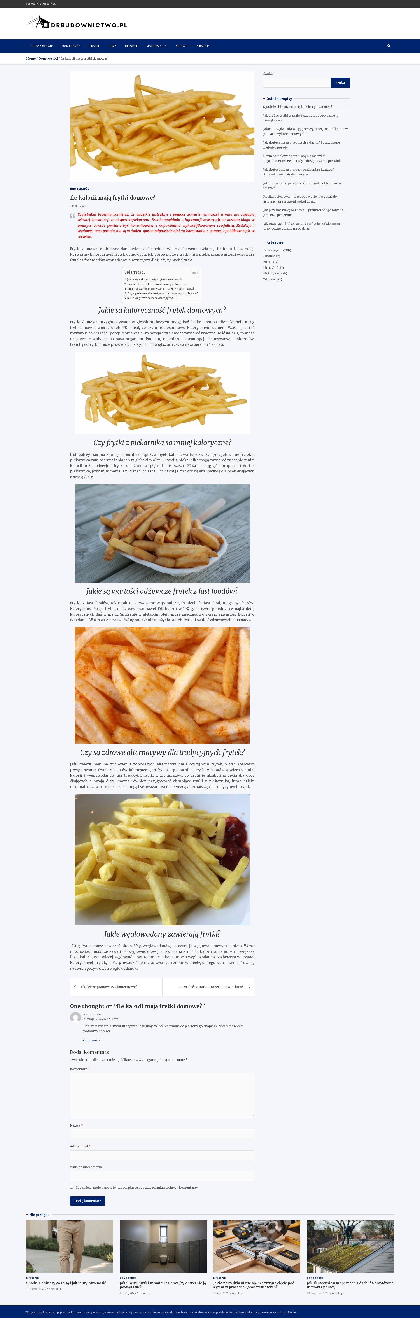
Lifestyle (131, 46)
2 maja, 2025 (128, 1293)
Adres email (80, 1146)
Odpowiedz (91, 1040)
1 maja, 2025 (221, 1293)
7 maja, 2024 (78, 206)
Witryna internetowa (86, 1167)
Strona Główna (42, 46)
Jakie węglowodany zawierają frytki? (152, 298)
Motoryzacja (156, 46)
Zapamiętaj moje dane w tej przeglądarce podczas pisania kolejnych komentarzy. (137, 1188)
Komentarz (80, 1069)
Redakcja (203, 46)
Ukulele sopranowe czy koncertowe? (109, 987)
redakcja (56, 1289)
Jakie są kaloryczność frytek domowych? (155, 279)
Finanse (94, 46)
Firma (112, 46)
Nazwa (76, 1125)
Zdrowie (181, 46)
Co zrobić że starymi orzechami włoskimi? (211, 987)
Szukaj (268, 73)
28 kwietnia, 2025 (318, 1293)
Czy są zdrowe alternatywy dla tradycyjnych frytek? (163, 293)
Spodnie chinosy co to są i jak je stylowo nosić (297, 107)
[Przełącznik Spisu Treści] (193, 273)
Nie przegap (40, 1214)
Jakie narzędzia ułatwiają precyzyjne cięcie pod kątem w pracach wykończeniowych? (253, 1285)
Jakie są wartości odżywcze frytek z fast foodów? (160, 288)
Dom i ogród (71, 46)
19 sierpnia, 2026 (37, 1289)
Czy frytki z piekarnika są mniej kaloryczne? (158, 284)
